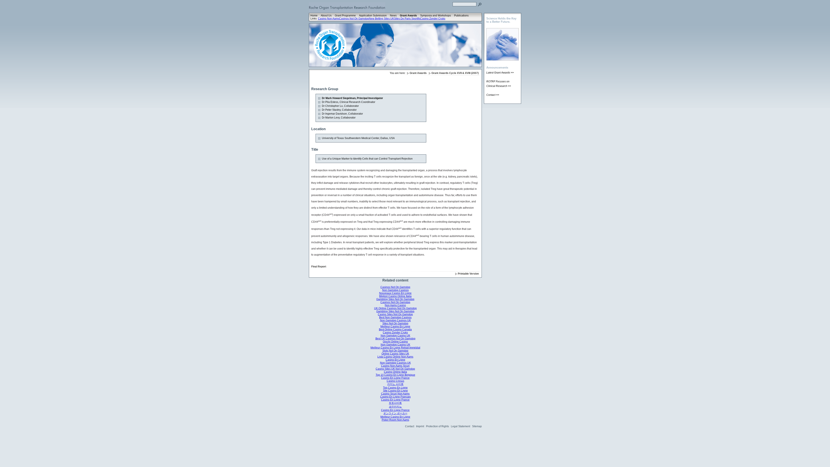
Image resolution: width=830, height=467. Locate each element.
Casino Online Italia (395, 371)
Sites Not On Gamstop (395, 323)
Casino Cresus (395, 380)
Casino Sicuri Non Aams (395, 393)
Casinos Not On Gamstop (354, 18)
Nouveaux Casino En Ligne (395, 293)
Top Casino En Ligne (395, 387)
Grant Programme (345, 15)
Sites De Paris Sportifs (407, 18)
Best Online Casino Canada (395, 329)
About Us (326, 15)
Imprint (420, 426)
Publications (461, 15)
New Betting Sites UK (381, 18)
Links (313, 18)
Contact (409, 426)
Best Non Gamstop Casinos (395, 317)
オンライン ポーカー (395, 413)
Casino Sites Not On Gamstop (395, 314)
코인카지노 (395, 406)
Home (314, 15)
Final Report (318, 266)
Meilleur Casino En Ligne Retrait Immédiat (395, 347)
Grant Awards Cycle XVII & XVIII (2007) (455, 73)
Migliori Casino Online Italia (395, 296)
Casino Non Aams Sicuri (395, 365)
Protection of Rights (437, 426)
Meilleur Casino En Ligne (395, 326)
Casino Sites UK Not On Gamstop (395, 368)
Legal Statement (460, 426)
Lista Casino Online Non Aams (395, 356)
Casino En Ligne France (395, 377)
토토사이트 (395, 403)
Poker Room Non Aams (395, 419)
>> (512, 72)
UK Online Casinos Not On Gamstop (395, 308)
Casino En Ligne (395, 359)
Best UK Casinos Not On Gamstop (395, 338)
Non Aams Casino (395, 305)
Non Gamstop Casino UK (395, 335)
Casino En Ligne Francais (395, 396)
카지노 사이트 (395, 384)
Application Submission (373, 15)
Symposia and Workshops (435, 15)
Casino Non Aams (328, 18)
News (393, 15)
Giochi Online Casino (395, 341)
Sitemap (477, 426)
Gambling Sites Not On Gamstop (395, 299)
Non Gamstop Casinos (395, 290)
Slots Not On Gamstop (395, 350)
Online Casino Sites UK (395, 353)
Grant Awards (408, 15)
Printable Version (468, 273)
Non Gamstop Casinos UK (395, 320)
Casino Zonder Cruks (432, 18)
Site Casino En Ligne (395, 390)
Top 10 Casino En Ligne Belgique (395, 374)
